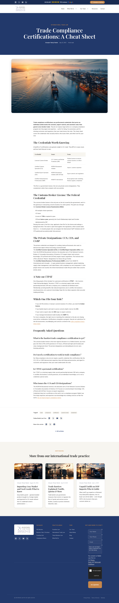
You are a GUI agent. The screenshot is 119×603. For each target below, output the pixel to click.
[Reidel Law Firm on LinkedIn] (15, 2)
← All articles (59, 431)
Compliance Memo (41, 538)
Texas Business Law (57, 535)
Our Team (83, 9)
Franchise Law (56, 529)
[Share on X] (50, 424)
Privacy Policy (87, 597)
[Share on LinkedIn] (46, 424)
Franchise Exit (40, 535)
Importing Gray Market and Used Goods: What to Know (28, 489)
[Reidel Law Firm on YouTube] (22, 2)
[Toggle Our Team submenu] (87, 8)
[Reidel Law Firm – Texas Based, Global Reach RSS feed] (26, 2)
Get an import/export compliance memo (49, 398)
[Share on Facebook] (54, 424)
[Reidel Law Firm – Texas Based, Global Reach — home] (20, 9)
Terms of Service (95, 597)
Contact (102, 9)
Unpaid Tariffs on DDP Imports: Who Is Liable (89, 487)
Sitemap (103, 597)
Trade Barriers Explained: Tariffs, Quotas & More (56, 489)
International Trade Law (58, 532)
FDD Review (40, 529)
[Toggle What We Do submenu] (76, 8)
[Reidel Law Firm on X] (19, 2)
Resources (95, 9)
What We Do (70, 9)
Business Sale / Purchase (43, 532)
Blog (70, 535)
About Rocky (72, 532)
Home (62, 9)
